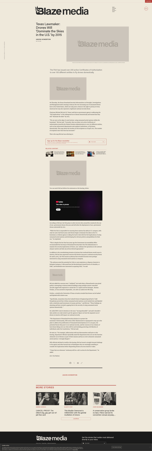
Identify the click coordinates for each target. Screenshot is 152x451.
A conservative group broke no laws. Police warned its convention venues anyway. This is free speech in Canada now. (104, 413)
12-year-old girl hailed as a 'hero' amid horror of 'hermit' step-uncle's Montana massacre (80, 153)
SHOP (113, 11)
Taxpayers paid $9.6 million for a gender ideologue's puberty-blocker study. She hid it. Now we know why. (101, 153)
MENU (146, 8)
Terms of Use (64, 142)
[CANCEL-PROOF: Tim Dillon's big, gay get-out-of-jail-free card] (47, 398)
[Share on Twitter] (74, 363)
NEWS (113, 7)
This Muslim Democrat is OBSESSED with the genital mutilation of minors (75, 413)
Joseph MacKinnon (98, 407)
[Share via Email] (78, 363)
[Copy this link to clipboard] (82, 363)
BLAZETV (114, 10)
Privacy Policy (59, 142)
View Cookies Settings (116, 447)
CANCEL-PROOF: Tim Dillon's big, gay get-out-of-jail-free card (46, 413)
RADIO (113, 9)
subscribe (148, 1)
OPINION (114, 8)
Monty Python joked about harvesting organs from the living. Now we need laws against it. (59, 153)
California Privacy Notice (51, 443)
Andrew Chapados (41, 407)
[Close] (150, 447)
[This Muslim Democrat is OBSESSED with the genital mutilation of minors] (76, 398)
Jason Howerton (43, 39)
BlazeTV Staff (68, 407)
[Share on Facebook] (70, 363)
